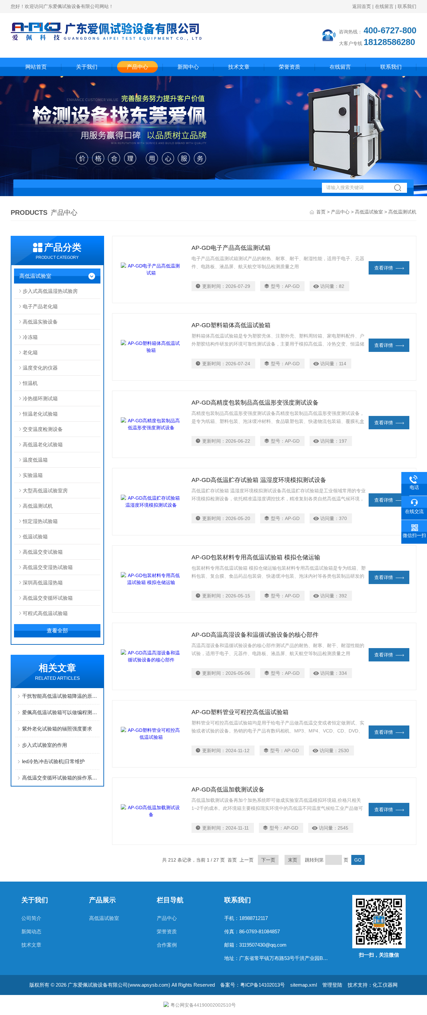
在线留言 (384, 6)
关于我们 (86, 67)
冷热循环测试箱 (40, 398)
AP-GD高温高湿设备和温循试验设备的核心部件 (255, 634)
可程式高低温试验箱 (45, 613)
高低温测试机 (38, 506)
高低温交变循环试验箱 (48, 598)
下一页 (268, 860)
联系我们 (407, 6)
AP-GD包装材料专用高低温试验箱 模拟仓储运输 (255, 557)
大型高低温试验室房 (45, 490)
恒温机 (30, 383)
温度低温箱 (35, 460)
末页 (292, 860)
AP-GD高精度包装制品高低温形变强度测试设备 (255, 402)
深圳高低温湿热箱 (43, 582)
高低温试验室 (369, 211)
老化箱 (30, 352)
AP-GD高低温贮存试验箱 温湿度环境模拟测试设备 (258, 480)
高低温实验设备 (40, 322)
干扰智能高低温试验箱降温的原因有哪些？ (60, 696)
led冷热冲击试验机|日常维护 (53, 761)
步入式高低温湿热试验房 (50, 291)
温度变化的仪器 (40, 368)
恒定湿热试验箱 (40, 521)
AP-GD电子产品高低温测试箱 (231, 247)
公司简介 (31, 918)
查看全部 (57, 630)
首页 (321, 211)
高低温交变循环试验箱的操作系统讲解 (60, 778)
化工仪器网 (385, 985)
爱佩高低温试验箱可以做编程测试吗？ (60, 712)
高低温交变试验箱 (43, 552)
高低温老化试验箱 (43, 444)
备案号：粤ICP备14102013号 (252, 985)
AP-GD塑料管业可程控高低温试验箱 (240, 712)
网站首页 (36, 67)
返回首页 (361, 6)
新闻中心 (188, 67)
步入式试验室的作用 (44, 745)
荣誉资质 (289, 67)
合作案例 (167, 945)
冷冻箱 (30, 337)
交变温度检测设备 (43, 429)
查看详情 (383, 268)
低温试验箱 (35, 536)
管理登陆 (332, 985)
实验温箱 (33, 475)
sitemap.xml (303, 985)
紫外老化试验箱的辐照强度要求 (57, 728)
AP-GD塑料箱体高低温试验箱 (231, 325)
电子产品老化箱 (40, 306)
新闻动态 (31, 931)
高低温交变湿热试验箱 (48, 567)
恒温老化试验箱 (40, 414)
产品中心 (137, 67)
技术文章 (239, 67)
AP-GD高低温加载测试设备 (228, 789)
